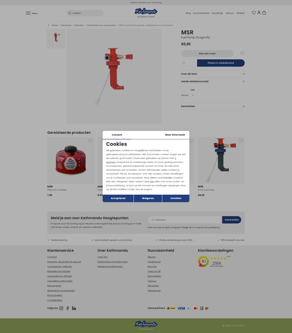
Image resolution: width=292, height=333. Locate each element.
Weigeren (148, 198)
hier (152, 181)
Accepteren (118, 198)
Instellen (175, 198)
